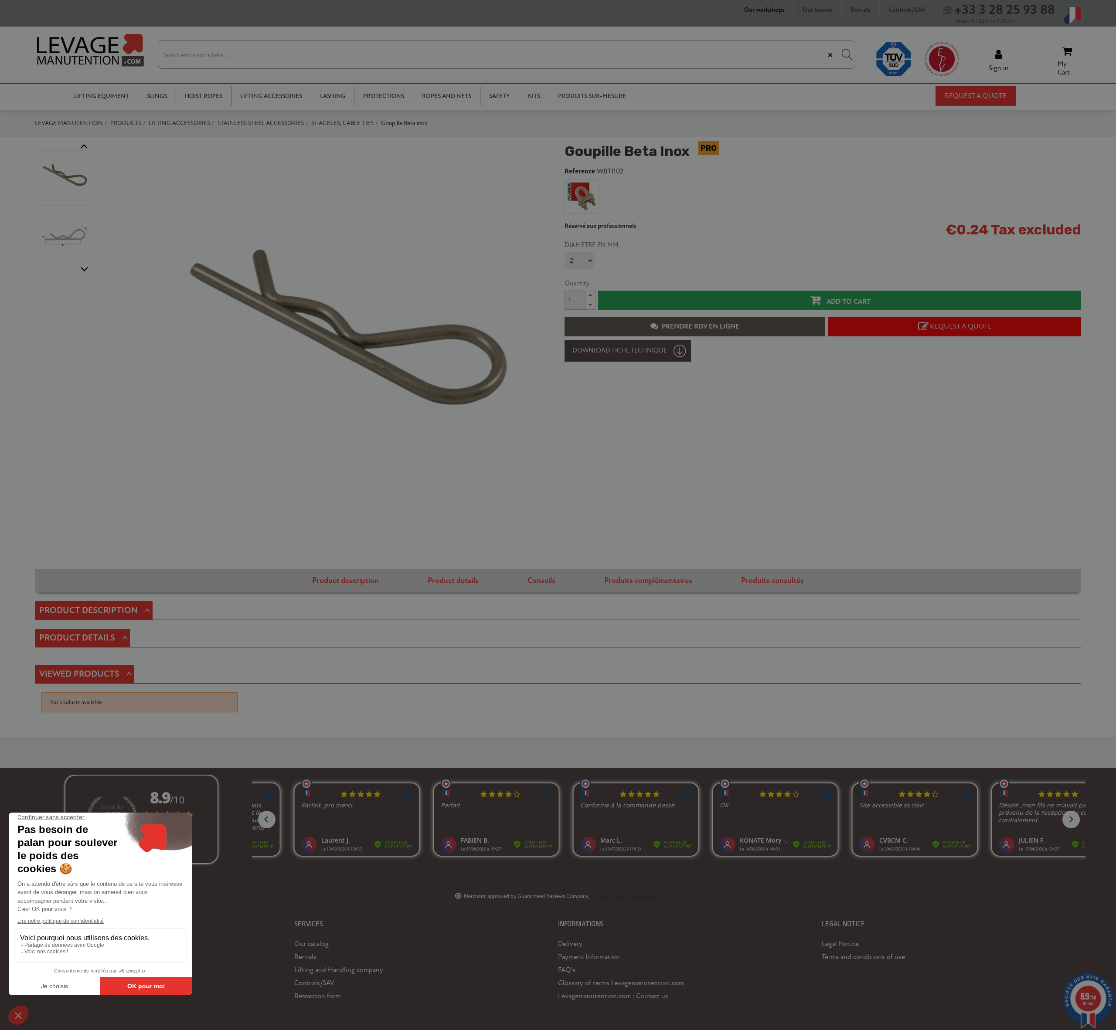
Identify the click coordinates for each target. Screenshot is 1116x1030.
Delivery (570, 943)
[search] (846, 55)
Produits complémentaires (648, 580)
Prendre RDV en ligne (700, 326)
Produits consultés (772, 580)
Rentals (305, 956)
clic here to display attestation (626, 896)
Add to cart (848, 301)
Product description (345, 580)
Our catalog (311, 943)
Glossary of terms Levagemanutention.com (621, 983)
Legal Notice (840, 943)
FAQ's (566, 970)
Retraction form (317, 996)
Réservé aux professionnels (600, 226)
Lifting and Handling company (338, 970)
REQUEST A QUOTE (961, 326)
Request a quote (976, 95)
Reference (580, 171)
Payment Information (589, 956)
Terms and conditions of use (863, 956)
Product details (453, 580)
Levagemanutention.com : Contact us (613, 996)
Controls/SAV (314, 983)
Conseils (541, 580)
